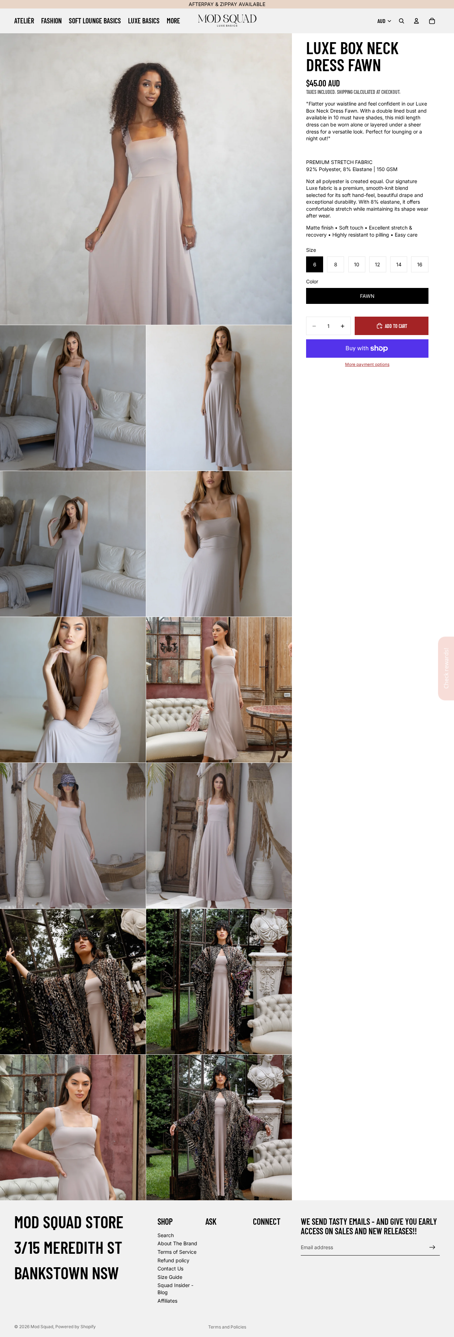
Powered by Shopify (75, 1326)
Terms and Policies (227, 1327)
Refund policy (173, 1260)
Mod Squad (42, 1326)
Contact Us (170, 1269)
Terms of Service (176, 1252)
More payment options (367, 364)
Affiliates (167, 1301)
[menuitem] (173, 20)
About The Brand (177, 1244)
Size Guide (169, 1277)
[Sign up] (432, 1247)
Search (165, 1235)
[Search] (401, 21)
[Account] (416, 21)
